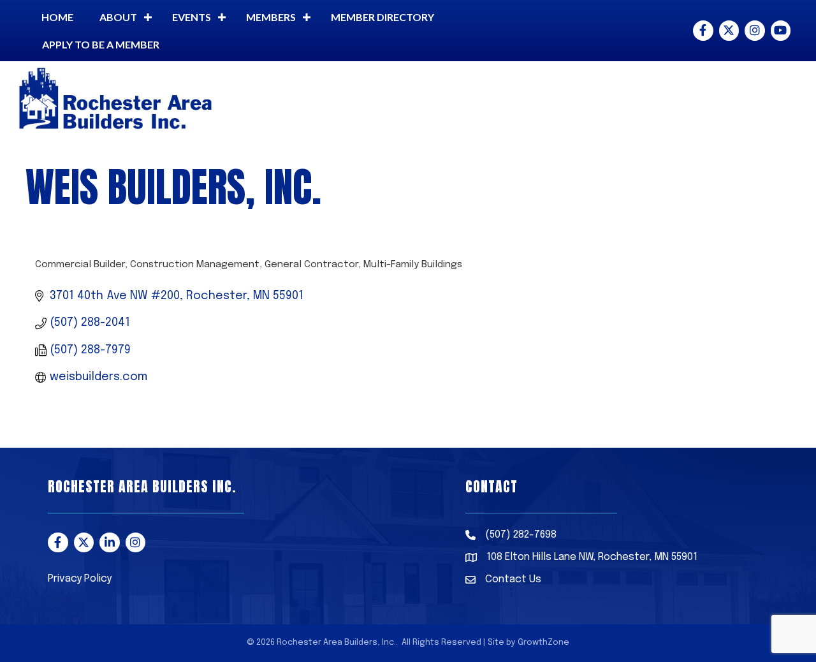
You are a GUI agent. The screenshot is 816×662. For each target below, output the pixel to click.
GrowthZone (543, 642)
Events (191, 17)
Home (57, 17)
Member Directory (382, 17)
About (118, 17)
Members (271, 17)
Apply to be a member (100, 44)
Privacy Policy (80, 578)
